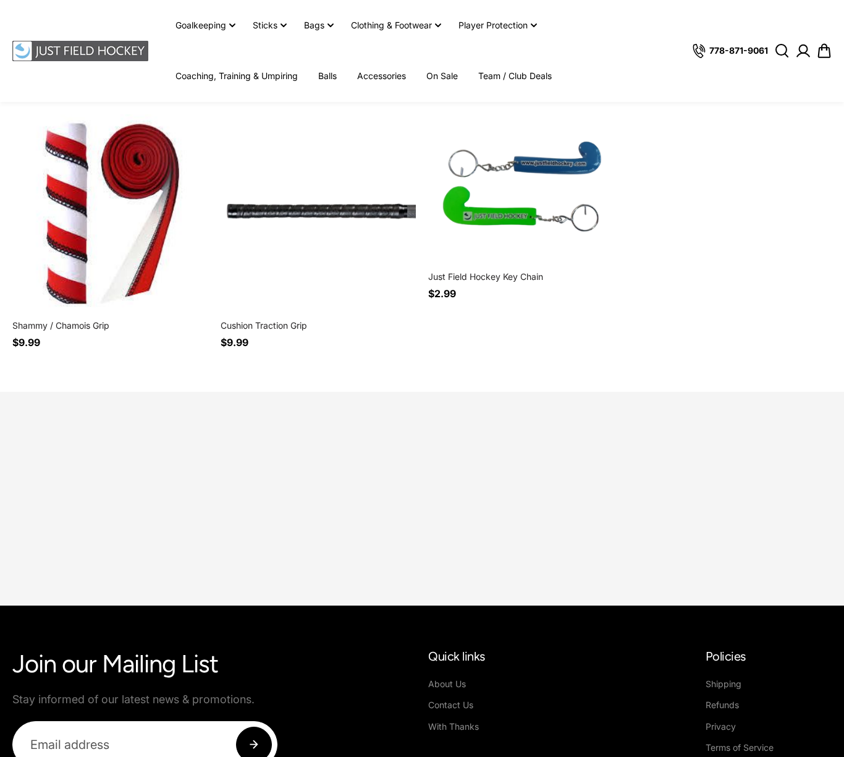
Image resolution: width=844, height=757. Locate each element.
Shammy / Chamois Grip (60, 325)
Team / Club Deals (515, 75)
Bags (314, 25)
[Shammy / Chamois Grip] (110, 212)
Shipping (723, 684)
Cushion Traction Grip (264, 325)
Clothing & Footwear (391, 25)
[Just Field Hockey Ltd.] (80, 51)
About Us (447, 684)
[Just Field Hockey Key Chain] (526, 187)
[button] (824, 51)
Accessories (381, 75)
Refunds (722, 705)
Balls (327, 75)
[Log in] (803, 50)
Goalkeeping (200, 25)
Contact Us (450, 705)
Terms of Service (740, 747)
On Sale (442, 75)
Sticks (265, 25)
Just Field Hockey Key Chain (485, 276)
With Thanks (453, 726)
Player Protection (493, 25)
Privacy (721, 726)
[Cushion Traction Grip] (318, 212)
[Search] (781, 50)
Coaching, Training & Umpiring (236, 75)
